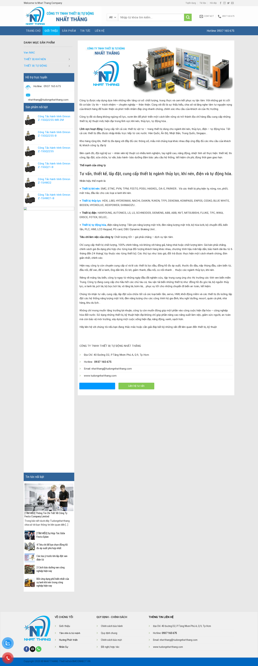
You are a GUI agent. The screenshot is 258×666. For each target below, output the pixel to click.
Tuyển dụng (191, 3)
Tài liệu (203, 3)
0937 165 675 (225, 30)
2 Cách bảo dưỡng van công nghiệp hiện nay (51, 569)
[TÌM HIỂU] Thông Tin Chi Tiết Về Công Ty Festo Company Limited (46, 515)
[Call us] (38, 649)
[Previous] (27, 502)
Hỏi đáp (213, 3)
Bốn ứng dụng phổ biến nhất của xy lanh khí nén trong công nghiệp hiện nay (53, 582)
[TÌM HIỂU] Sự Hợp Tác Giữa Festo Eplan (51, 535)
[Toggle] (69, 59)
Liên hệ (99, 30)
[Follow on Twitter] (228, 3)
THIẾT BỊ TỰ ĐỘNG (35, 65)
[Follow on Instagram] (224, 3)
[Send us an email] (232, 3)
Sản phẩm (69, 30)
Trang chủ (33, 30)
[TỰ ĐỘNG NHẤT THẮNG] (62, 16)
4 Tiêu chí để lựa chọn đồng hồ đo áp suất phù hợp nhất (52, 546)
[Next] (71, 502)
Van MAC (29, 52)
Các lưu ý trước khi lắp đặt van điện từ (52, 558)
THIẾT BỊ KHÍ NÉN (35, 59)
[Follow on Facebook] (220, 3)
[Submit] (188, 17)
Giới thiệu (51, 30)
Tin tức (85, 30)
